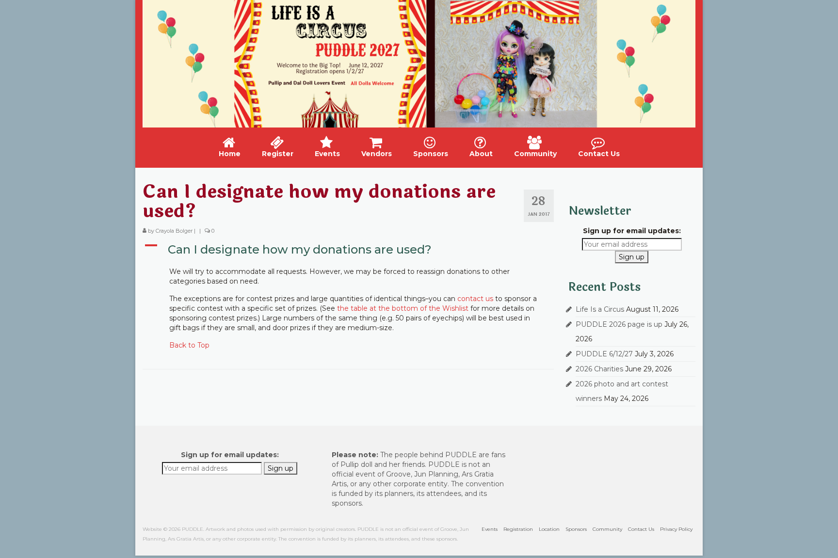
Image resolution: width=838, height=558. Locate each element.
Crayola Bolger (174, 230)
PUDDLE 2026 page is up (619, 324)
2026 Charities (599, 369)
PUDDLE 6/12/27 (604, 354)
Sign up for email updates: (632, 230)
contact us (475, 298)
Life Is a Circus (600, 309)
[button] (348, 250)
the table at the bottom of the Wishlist (402, 308)
